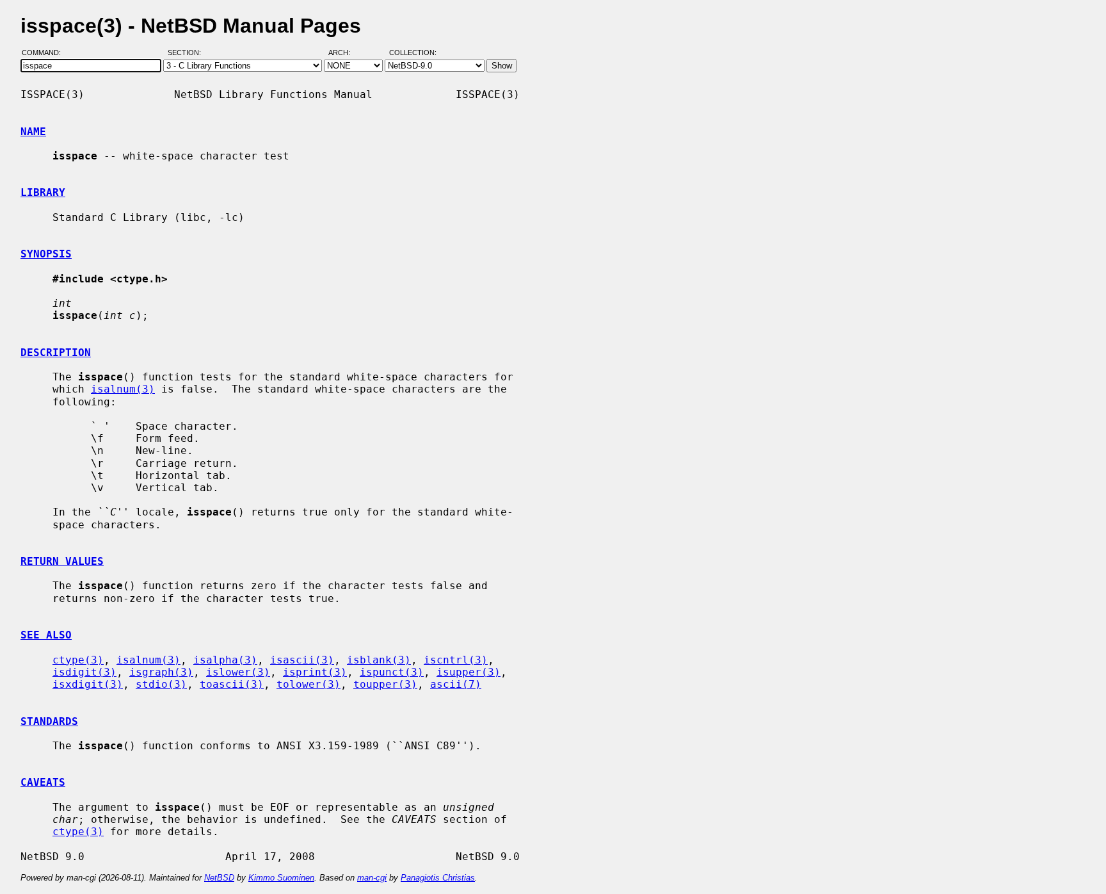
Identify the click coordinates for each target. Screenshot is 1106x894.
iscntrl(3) (456, 660)
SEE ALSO (46, 635)
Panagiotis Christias (438, 877)
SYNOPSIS (46, 254)
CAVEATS (42, 782)
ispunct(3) (392, 672)
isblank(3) (379, 660)
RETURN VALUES (62, 561)
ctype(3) (78, 660)
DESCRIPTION (55, 352)
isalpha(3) (225, 660)
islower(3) (238, 672)
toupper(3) (385, 684)
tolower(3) (308, 684)
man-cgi (372, 877)
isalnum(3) (123, 389)
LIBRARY (42, 192)
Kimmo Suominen (281, 877)
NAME (33, 132)
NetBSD (219, 877)
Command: (45, 53)
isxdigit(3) (87, 684)
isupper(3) (469, 672)
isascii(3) (302, 660)
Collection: (413, 53)
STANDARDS (49, 721)
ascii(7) (455, 684)
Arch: (345, 53)
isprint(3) (315, 672)
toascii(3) (232, 684)
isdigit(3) (84, 672)
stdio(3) (161, 684)
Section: (187, 53)
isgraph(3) (161, 672)
